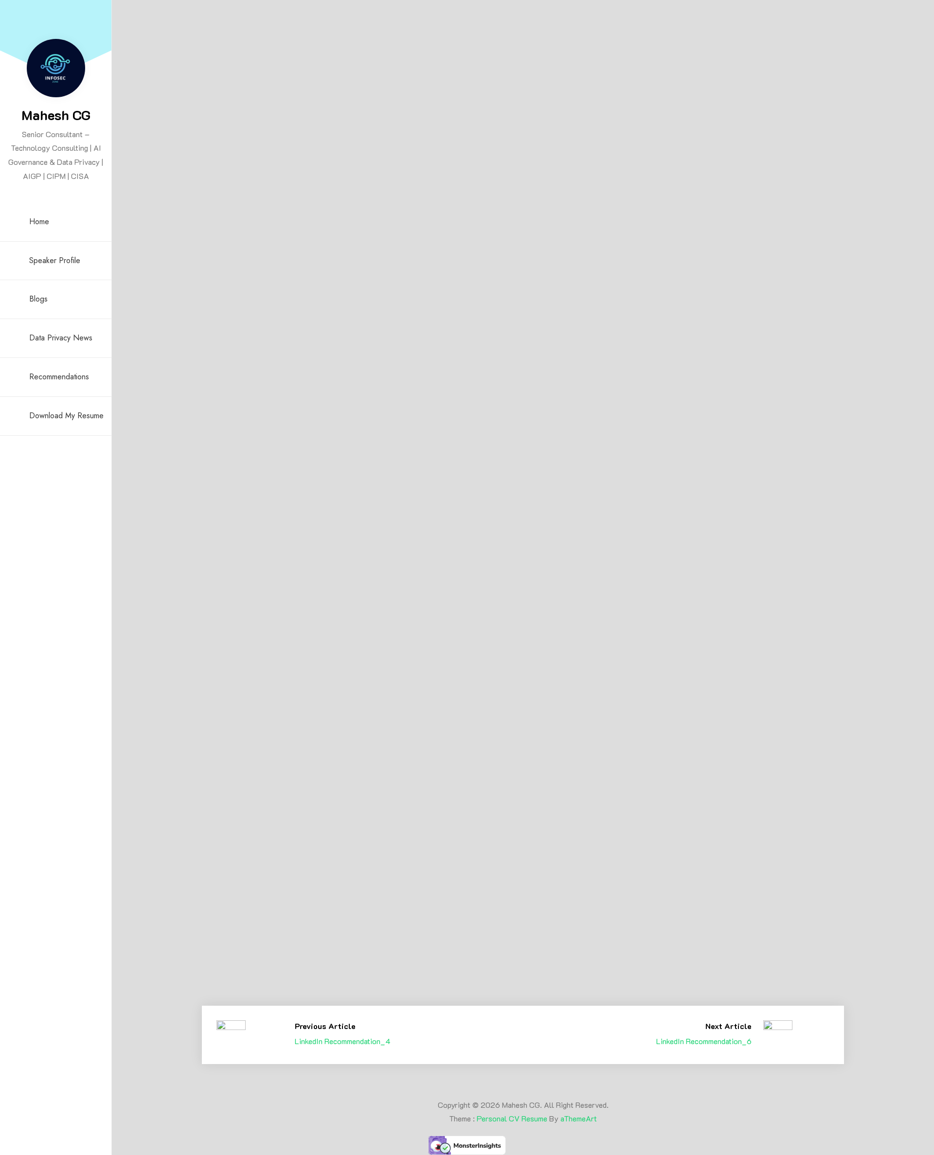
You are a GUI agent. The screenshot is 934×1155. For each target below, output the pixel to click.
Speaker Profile (54, 260)
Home (39, 221)
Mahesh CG (55, 115)
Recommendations (59, 376)
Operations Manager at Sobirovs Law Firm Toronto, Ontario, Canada (301, 1008)
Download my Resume (66, 415)
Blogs (38, 298)
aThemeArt (578, 1118)
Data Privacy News (60, 337)
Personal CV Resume (512, 1118)
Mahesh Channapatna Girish (266, 773)
